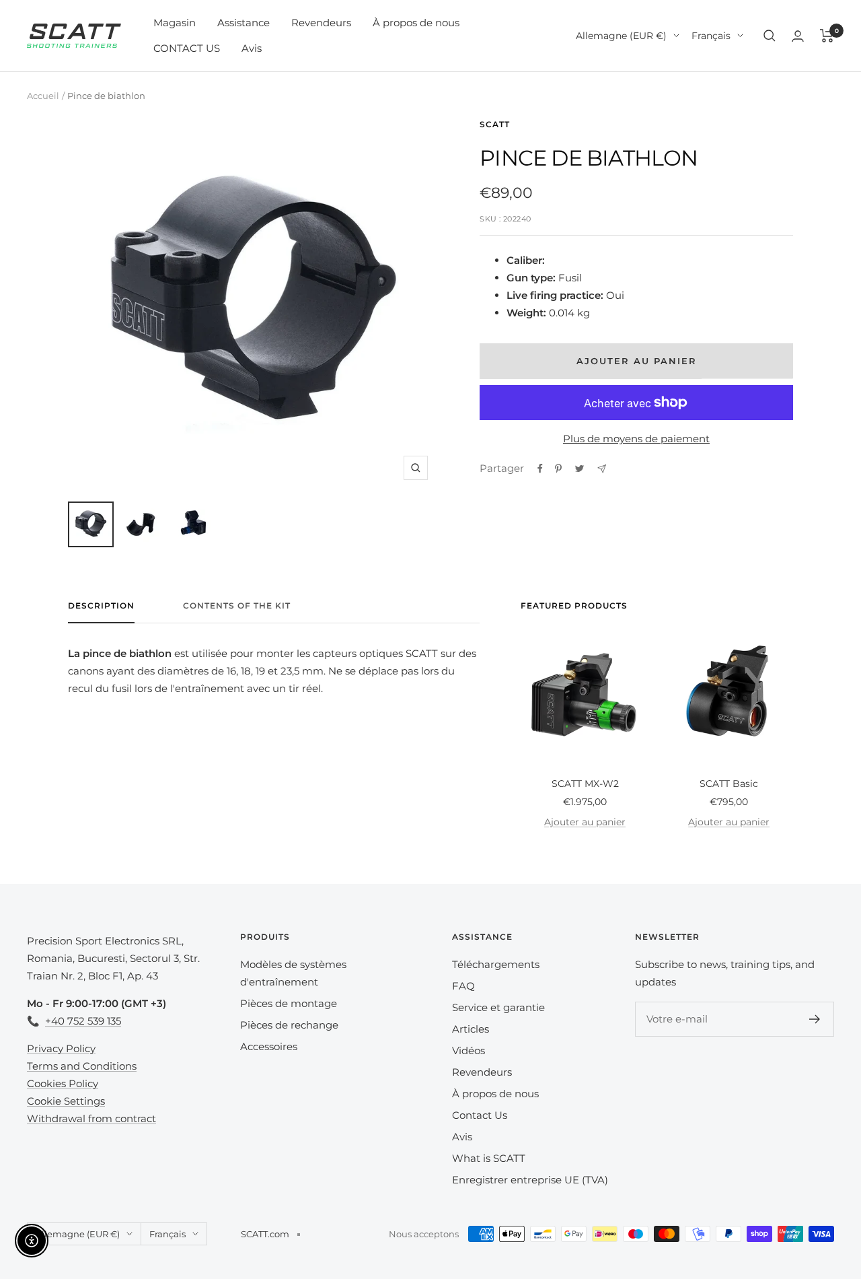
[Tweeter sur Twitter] (579, 468)
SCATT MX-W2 (585, 783)
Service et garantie (498, 1007)
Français (711, 36)
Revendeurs (321, 22)
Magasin (174, 22)
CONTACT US (186, 48)
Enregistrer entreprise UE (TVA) (530, 1179)
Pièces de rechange (289, 1024)
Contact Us (479, 1115)
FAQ (463, 985)
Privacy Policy (61, 1048)
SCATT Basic (729, 783)
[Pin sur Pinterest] (558, 468)
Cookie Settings (66, 1101)
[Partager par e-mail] (601, 468)
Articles (470, 1029)
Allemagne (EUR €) (621, 36)
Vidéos (468, 1050)
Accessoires (268, 1046)
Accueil (43, 95)
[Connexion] (798, 36)
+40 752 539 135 (83, 1020)
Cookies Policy (62, 1083)
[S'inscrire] (815, 1019)
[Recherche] (769, 36)
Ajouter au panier (585, 822)
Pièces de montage (288, 1003)
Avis (251, 48)
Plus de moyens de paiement (636, 438)
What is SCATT (488, 1158)
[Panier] (827, 35)
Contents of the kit (237, 606)
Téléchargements (495, 964)
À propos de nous (416, 22)
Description (101, 606)
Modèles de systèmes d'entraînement (293, 973)
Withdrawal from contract (91, 1118)
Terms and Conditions (82, 1066)
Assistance (243, 22)
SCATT (495, 124)
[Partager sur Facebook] (540, 468)
